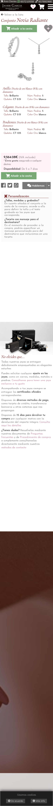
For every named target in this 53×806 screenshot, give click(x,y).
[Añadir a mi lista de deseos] (48, 28)
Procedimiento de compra (35, 437)
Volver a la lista (13, 15)
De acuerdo (16, 800)
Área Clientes (10, 1)
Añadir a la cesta (21, 28)
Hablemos (38, 185)
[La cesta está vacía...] (41, 6)
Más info (40, 800)
